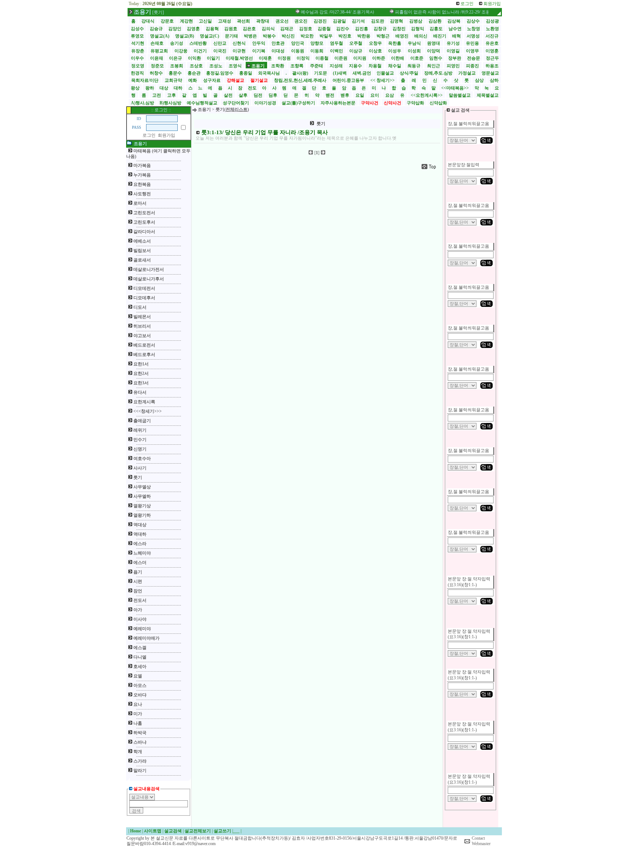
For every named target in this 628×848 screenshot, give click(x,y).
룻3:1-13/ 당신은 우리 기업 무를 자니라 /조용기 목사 (264, 132)
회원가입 (166, 135)
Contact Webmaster (481, 841)
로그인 (149, 135)
